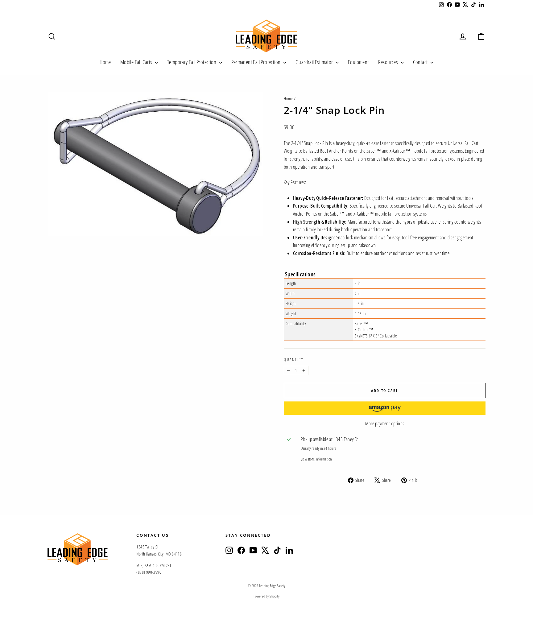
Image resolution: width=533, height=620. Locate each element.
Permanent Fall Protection (256, 62)
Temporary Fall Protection (192, 62)
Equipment (358, 62)
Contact (421, 62)
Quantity (294, 359)
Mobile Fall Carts (136, 62)
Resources (388, 62)
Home (105, 62)
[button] (384, 408)
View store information (316, 459)
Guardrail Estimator (314, 62)
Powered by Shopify (266, 596)
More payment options (384, 423)
